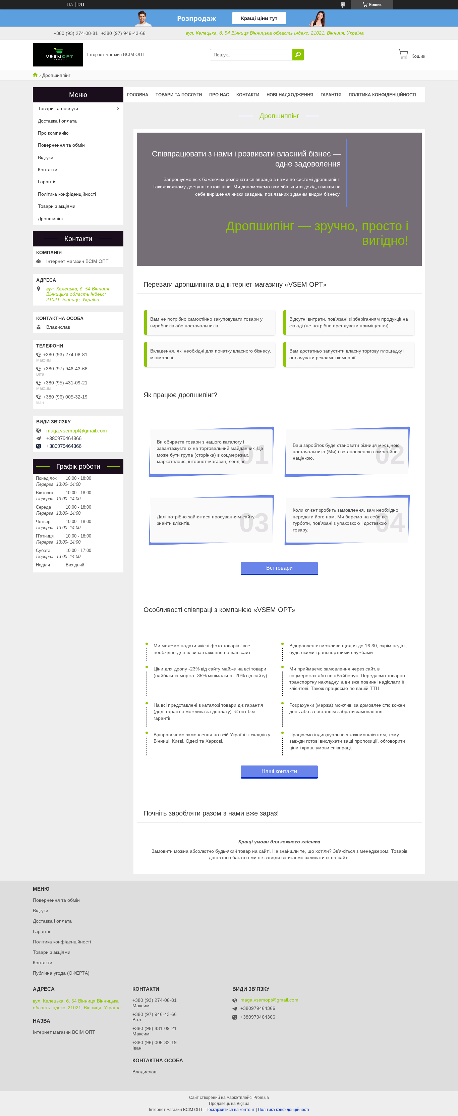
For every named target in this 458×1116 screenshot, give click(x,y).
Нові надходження (290, 94)
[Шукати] (298, 54)
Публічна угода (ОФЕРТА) (61, 973)
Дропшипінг (50, 218)
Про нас (219, 94)
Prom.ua (261, 1097)
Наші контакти (279, 771)
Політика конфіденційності (382, 94)
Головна (137, 94)
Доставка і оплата (57, 121)
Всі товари (279, 568)
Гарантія (331, 94)
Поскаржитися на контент (230, 1109)
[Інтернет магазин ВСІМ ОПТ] (58, 54)
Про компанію (53, 133)
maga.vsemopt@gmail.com (76, 430)
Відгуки (45, 157)
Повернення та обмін (61, 145)
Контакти (247, 94)
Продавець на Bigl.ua (229, 1103)
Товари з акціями (56, 206)
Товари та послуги (179, 94)
